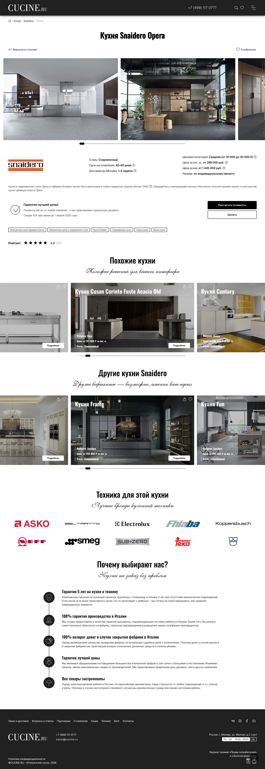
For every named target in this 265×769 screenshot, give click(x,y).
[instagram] (240, 721)
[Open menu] (253, 7)
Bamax (216, 336)
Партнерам (63, 721)
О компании (81, 721)
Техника (106, 721)
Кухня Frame (89, 404)
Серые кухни (142, 230)
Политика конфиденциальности (26, 758)
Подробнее (53, 345)
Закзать (232, 214)
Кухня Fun (212, 404)
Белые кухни (159, 230)
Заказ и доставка (18, 721)
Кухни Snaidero (100, 230)
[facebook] (247, 721)
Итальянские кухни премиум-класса (27, 230)
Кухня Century (217, 291)
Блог (116, 721)
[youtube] (254, 721)
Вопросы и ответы (43, 721)
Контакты (128, 721)
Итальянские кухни (38, 762)
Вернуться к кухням (25, 49)
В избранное (248, 49)
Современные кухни (121, 230)
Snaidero (91, 448)
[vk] (233, 721)
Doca (89, 336)
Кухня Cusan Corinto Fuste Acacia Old (118, 291)
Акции (94, 721)
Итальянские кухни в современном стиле (68, 230)
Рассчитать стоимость (232, 205)
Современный (91, 346)
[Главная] (9, 20)
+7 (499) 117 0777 (66, 734)
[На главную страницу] (27, 7)
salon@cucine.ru (67, 739)
